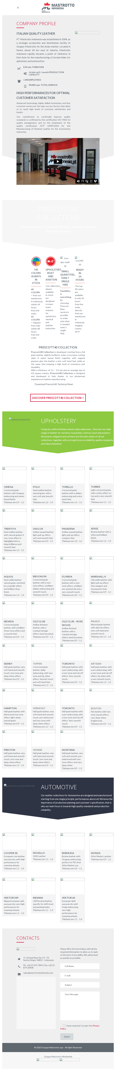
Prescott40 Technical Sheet (59, 384)
